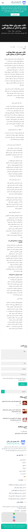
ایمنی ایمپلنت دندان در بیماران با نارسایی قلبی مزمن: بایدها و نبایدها (12, 410)
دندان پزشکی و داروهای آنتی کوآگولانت (16, 485)
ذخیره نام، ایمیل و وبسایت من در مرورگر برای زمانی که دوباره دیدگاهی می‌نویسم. (14, 379)
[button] (15, 14)
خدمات (23, 463)
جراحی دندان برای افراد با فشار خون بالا (17, 496)
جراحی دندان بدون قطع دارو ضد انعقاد (17, 493)
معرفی (23, 465)
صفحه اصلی (18, 31)
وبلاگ (13, 31)
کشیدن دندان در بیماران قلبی (21, 433)
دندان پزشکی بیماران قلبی (19, 487)
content (11, 47)
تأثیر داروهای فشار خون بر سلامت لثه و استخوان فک (11, 402)
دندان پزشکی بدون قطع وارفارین (18, 490)
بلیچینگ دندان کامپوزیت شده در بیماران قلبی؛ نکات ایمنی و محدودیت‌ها (12, 419)
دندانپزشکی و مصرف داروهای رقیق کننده (16, 499)
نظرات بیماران (22, 471)
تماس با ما (23, 474)
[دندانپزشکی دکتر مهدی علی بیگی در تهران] (19, 2)
